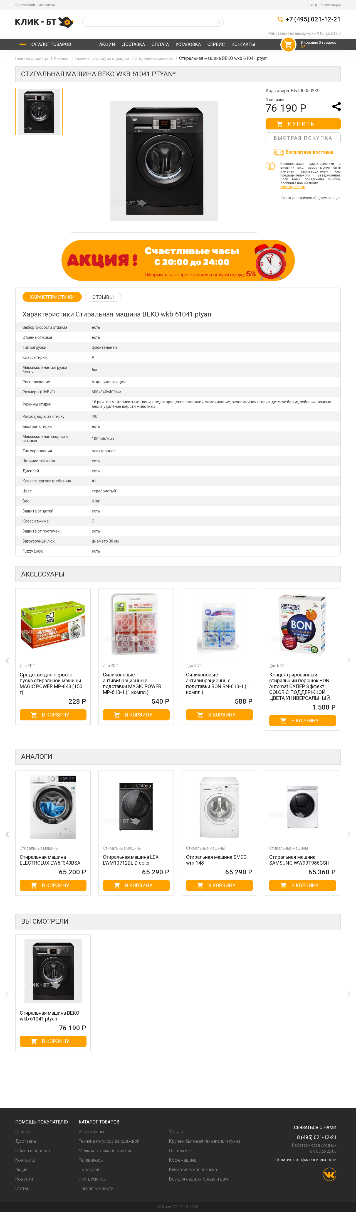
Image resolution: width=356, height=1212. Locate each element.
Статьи (22, 1188)
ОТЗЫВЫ (103, 297)
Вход (312, 5)
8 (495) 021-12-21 (317, 1137)
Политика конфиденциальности (306, 1159)
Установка (188, 44)
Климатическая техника (193, 1169)
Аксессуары (91, 1131)
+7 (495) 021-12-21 (313, 19)
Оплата (160, 44)
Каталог (50, 44)
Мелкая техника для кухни (105, 1150)
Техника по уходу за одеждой (102, 58)
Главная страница (32, 58)
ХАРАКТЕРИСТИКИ (52, 297)
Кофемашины (183, 1160)
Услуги (176, 1131)
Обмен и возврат (32, 1150)
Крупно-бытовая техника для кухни (204, 1141)
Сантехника (180, 1150)
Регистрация (330, 5)
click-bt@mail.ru (292, 187)
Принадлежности (96, 1188)
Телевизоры (91, 1160)
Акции (107, 44)
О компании (25, 5)
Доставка (133, 44)
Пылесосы (89, 1169)
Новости (24, 1179)
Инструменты (92, 1179)
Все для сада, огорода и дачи (199, 1179)
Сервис (216, 44)
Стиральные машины (154, 58)
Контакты (46, 5)
